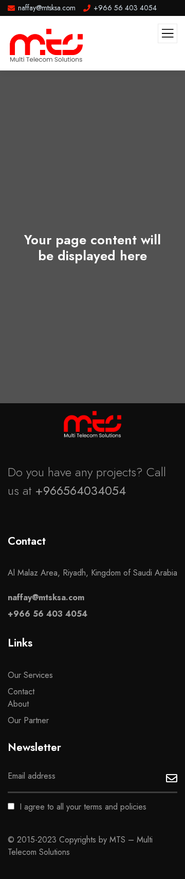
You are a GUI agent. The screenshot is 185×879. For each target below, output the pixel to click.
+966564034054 (80, 490)
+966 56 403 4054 (47, 614)
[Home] (92, 424)
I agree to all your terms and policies (83, 807)
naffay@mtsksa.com (46, 597)
